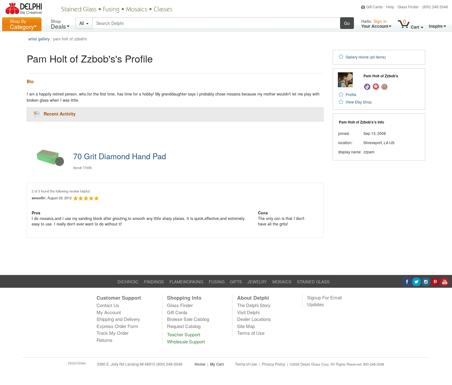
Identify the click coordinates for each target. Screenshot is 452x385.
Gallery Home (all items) (366, 56)
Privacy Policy (273, 364)
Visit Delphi (248, 312)
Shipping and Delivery (118, 319)
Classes (163, 9)
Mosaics (136, 9)
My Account (109, 312)
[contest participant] (376, 86)
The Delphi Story (254, 305)
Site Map (246, 326)
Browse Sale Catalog (188, 319)
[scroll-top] (443, 367)
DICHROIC (127, 282)
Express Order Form (117, 326)
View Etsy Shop (359, 101)
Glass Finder (408, 6)
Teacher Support (183, 334)
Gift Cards (374, 6)
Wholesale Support (186, 341)
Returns (105, 340)
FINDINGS (154, 282)
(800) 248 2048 (435, 6)
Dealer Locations (254, 319)
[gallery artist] (367, 86)
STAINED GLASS (313, 282)
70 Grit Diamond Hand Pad (119, 155)
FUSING (216, 282)
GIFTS (236, 282)
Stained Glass (79, 9)
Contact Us (108, 305)
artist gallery (39, 39)
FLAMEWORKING (186, 282)
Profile (351, 94)
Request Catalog (183, 326)
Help (390, 6)
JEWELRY (257, 282)
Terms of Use (250, 333)
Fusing (111, 9)
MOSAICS (281, 282)
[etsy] (384, 86)
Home (200, 364)
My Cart (217, 364)
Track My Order (113, 333)
